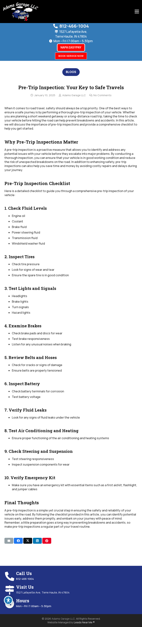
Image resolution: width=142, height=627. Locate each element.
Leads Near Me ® (84, 622)
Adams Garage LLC (74, 95)
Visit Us (25, 587)
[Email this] (8, 541)
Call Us (24, 573)
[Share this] (18, 541)
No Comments (102, 95)
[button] (136, 11)
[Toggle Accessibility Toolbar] (8, 600)
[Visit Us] (10, 590)
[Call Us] (10, 576)
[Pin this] (46, 541)
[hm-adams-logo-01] (20, 11)
